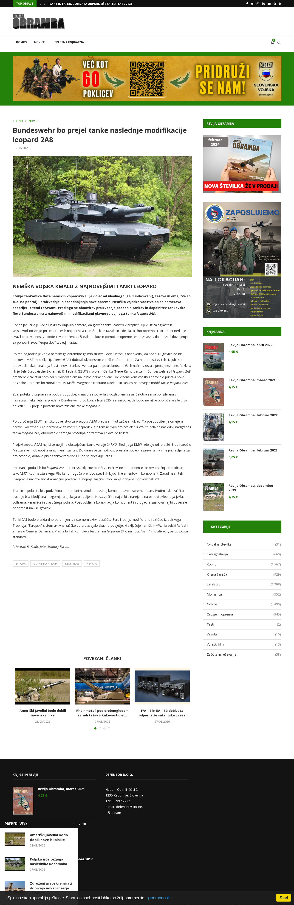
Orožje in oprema (244, 614)
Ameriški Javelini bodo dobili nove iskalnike (43, 712)
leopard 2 (72, 563)
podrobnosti (158, 897)
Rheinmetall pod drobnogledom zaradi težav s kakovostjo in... (102, 712)
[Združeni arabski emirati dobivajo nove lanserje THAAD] (15, 888)
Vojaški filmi (244, 644)
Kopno (18, 121)
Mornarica (244, 594)
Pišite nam (113, 812)
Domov (21, 42)
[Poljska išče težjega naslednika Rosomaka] (15, 864)
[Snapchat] (275, 3)
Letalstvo (244, 584)
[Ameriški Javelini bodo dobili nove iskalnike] (42, 686)
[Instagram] (258, 3)
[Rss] (280, 3)
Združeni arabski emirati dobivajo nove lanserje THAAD (51, 888)
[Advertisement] (102, 608)
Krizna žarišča (244, 574)
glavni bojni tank (45, 563)
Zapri (284, 898)
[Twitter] (252, 3)
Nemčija (92, 563)
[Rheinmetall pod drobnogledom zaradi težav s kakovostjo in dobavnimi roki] (102, 686)
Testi (244, 624)
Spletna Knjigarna (69, 42)
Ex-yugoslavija (244, 554)
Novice (39, 42)
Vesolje (244, 634)
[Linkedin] (263, 3)
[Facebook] (247, 3)
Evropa (20, 563)
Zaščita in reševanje (244, 654)
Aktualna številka (244, 544)
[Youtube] (269, 3)
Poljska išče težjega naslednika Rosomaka (81, 4)
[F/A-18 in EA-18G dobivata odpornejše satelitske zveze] (162, 686)
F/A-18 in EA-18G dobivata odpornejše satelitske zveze (162, 712)
